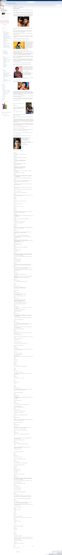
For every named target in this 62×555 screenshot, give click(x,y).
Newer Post (14, 546)
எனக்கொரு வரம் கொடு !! (5, 76)
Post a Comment (14, 545)
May (3, 88)
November (4, 86)
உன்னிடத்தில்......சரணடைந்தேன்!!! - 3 (6, 90)
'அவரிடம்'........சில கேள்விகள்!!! (6, 32)
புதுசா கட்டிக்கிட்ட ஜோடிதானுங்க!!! (6, 43)
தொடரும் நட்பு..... (4, 41)
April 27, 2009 (15, 278)
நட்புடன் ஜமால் (14, 542)
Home (23, 546)
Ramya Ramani (14, 220)
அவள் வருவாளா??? (5, 64)
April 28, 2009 (15, 514)
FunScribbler (14, 210)
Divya (13, 279)
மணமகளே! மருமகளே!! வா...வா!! (6, 45)
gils (13, 202)
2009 (3, 85)
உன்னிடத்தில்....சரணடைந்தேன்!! (6, 57)
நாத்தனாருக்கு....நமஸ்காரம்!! (6, 37)
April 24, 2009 (15, 233)
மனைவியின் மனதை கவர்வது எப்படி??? (7, 46)
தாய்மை (4, 77)
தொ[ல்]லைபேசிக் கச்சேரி (5, 65)
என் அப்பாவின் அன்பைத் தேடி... (6, 74)
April (3, 89)
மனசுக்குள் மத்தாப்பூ (11, 3)
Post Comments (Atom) (18, 547)
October (4, 87)
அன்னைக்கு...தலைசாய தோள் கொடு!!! (7, 36)
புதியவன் (14, 174)
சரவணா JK (14, 263)
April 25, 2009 (15, 257)
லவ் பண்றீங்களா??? (5, 42)
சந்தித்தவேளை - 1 (5, 70)
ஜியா (13, 512)
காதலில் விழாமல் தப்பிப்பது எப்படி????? (7, 33)
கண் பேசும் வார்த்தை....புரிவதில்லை (6, 72)
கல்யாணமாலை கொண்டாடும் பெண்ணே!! (7, 80)
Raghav (14, 234)
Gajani (13, 197)
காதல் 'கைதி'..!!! (4, 50)
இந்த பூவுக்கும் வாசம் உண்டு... (6, 73)
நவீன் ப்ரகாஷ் (14, 153)
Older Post (33, 546)
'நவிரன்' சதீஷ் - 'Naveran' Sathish (16, 243)
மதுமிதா (4, 63)
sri (13, 186)
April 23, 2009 (15, 158)
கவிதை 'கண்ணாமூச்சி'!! (5, 51)
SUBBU (14, 508)
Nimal (13, 229)
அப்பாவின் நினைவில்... (5, 52)
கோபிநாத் (14, 246)
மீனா (3, 78)
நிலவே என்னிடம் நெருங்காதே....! (6, 40)
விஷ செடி (4, 81)
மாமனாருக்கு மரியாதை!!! (5, 34)
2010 (3, 84)
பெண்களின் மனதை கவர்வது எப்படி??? (7, 47)
